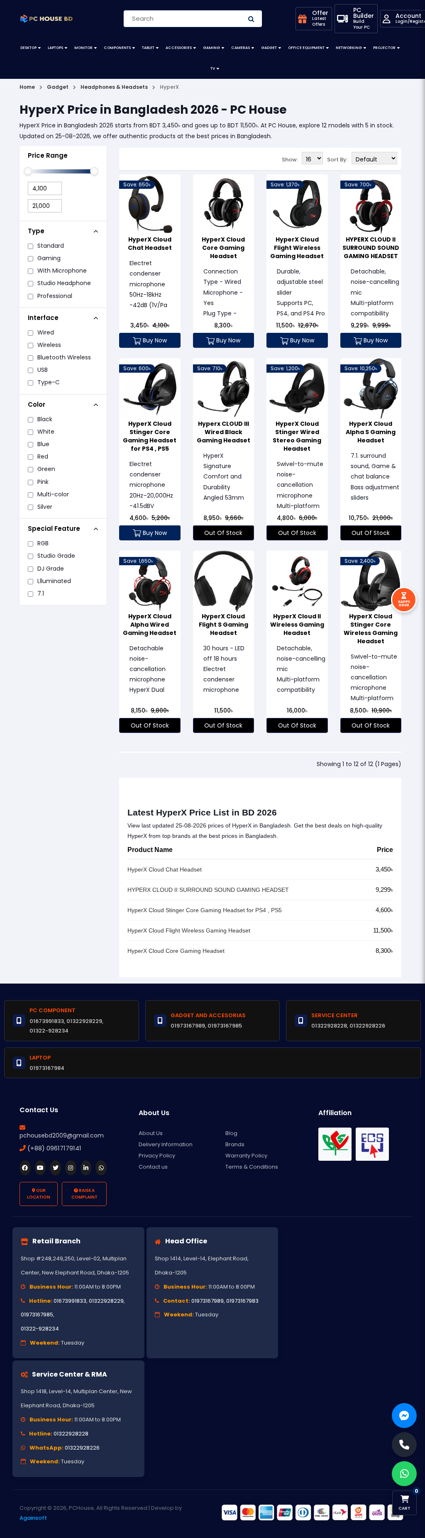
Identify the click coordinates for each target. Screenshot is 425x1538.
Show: (290, 160)
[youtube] (40, 1167)
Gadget (269, 47)
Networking (349, 47)
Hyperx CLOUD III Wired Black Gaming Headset (223, 432)
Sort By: (337, 160)
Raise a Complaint (84, 1193)
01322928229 (106, 1301)
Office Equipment (306, 47)
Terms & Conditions (251, 1167)
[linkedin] (86, 1167)
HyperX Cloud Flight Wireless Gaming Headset (297, 247)
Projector (384, 47)
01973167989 (207, 1301)
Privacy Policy (157, 1156)
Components (117, 47)
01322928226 (82, 1448)
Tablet (148, 47)
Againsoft (33, 1518)
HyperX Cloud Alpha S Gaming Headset (371, 432)
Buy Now (154, 340)
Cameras (240, 47)
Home (27, 86)
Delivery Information (166, 1144)
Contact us (153, 1167)
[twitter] (55, 1167)
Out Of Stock (223, 533)
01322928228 (71, 1434)
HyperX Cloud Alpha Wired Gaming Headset (149, 624)
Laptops (55, 47)
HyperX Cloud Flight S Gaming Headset (223, 624)
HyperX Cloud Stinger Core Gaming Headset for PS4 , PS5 (149, 436)
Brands (234, 1144)
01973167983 (242, 1301)
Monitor (83, 47)
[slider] (28, 171)
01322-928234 (40, 1329)
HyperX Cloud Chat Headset (150, 243)
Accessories (179, 47)
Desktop (28, 47)
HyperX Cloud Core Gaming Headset (223, 247)
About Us (151, 1133)
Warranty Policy (246, 1156)
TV (212, 68)
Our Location (38, 1193)
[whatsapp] (101, 1167)
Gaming (211, 47)
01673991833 (70, 1301)
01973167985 (37, 1314)
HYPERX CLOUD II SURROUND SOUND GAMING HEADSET (370, 247)
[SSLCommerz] (312, 1513)
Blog (231, 1133)
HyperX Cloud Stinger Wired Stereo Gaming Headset (297, 436)
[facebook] (25, 1167)
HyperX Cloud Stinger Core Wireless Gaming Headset (371, 628)
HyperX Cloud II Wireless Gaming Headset (297, 624)
